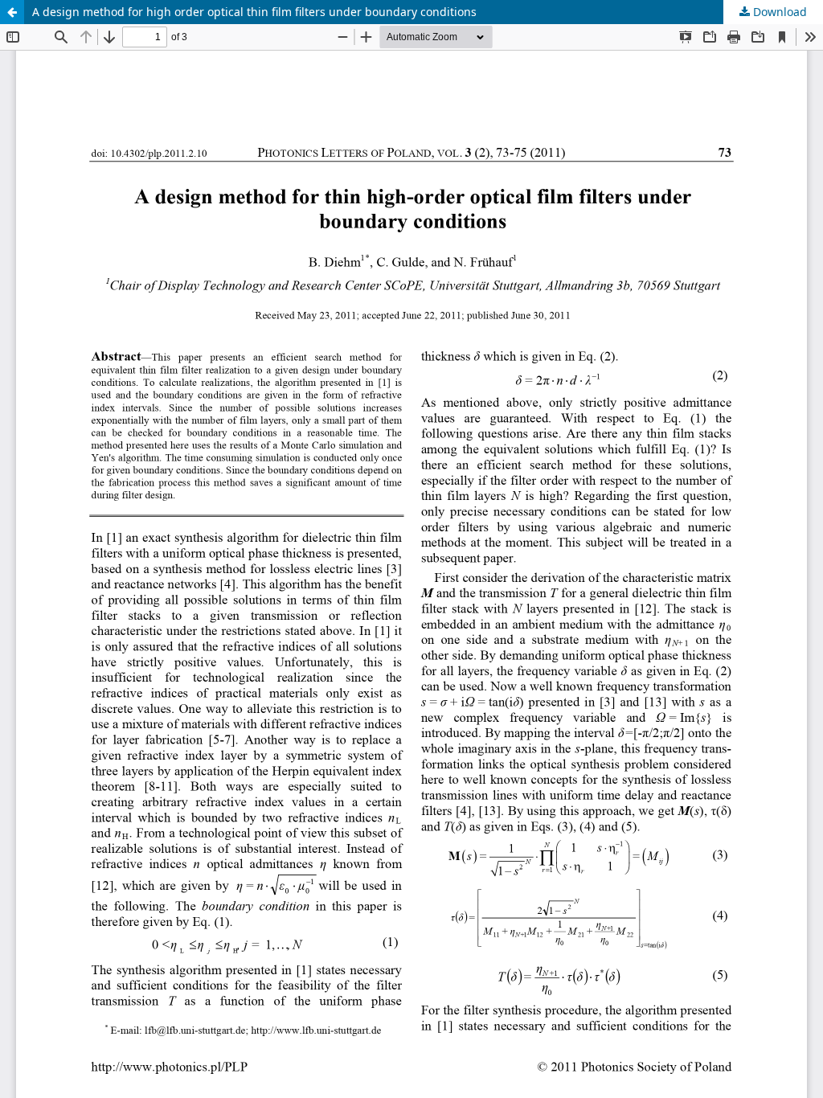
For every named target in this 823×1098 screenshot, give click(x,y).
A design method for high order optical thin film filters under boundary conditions (254, 11)
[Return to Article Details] (12, 12)
